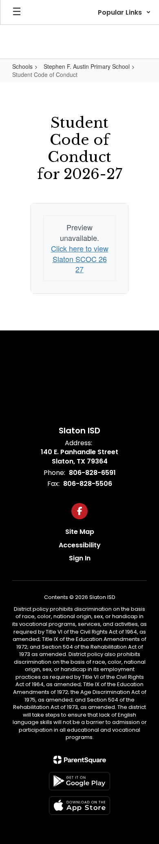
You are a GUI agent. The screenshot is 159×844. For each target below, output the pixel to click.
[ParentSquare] (79, 760)
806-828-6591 (92, 472)
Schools (22, 66)
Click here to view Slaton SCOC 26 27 (79, 258)
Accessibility (80, 545)
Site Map (79, 531)
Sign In (80, 558)
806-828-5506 (87, 483)
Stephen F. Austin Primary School (87, 66)
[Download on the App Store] (79, 805)
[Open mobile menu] (16, 12)
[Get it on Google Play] (79, 781)
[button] (124, 12)
